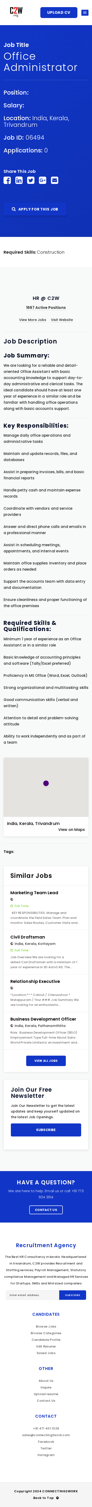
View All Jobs (46, 1061)
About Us (46, 1381)
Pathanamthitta (52, 1025)
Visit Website (62, 319)
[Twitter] (30, 180)
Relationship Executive (35, 981)
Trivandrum (21, 125)
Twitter (46, 1448)
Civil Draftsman (27, 937)
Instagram (46, 1455)
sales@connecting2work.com (46, 1435)
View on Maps (71, 829)
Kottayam (46, 943)
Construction (50, 252)
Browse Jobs (46, 1326)
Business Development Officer (43, 1019)
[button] (46, 783)
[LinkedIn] (19, 180)
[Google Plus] (42, 180)
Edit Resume (46, 1346)
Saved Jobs (46, 1353)
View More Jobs (32, 319)
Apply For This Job (37, 209)
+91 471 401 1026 (46, 1428)
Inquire (46, 1387)
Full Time (22, 906)
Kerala (59, 118)
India (39, 118)
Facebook (46, 1441)
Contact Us (46, 1210)
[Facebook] (7, 180)
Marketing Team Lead (34, 893)
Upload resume (46, 1394)
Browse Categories (46, 1333)
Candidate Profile (46, 1340)
